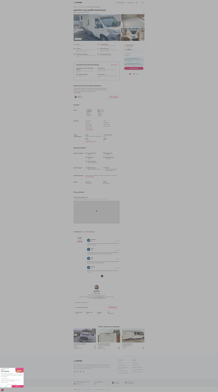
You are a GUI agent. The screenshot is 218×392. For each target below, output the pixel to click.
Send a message (113, 97)
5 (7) (76, 12)
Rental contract (135, 365)
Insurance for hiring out (137, 367)
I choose (7, 386)
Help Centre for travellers (123, 373)
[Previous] (75, 336)
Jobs (93, 389)
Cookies (108, 389)
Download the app (120, 2)
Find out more (114, 64)
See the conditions (90, 176)
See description (77, 92)
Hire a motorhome (122, 365)
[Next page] (107, 276)
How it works (120, 362)
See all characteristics (91, 141)
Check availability (134, 68)
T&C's (96, 389)
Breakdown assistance (137, 369)
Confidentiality (102, 389)
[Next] (94, 336)
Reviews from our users (123, 370)
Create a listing (130, 2)
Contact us (88, 389)
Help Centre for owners (137, 371)
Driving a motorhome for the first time (123, 368)
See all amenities (90, 129)
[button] (2, 390)
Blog (84, 389)
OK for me (19, 386)
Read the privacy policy (5, 382)
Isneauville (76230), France (83, 12)
